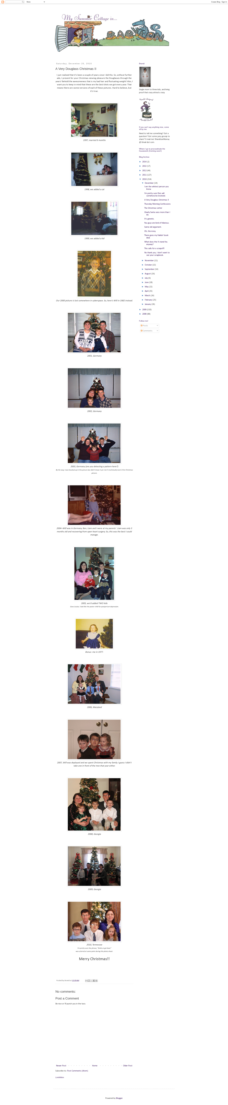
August (148, 274)
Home (94, 1066)
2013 (144, 166)
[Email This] (86, 980)
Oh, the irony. (150, 231)
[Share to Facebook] (94, 980)
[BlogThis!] (89, 980)
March (148, 296)
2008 (144, 314)
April (147, 291)
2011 (144, 175)
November (149, 261)
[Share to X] (91, 980)
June (147, 282)
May (147, 287)
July (146, 278)
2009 (144, 310)
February (149, 300)
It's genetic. (149, 219)
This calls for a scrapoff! (154, 248)
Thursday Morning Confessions (157, 204)
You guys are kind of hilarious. (156, 223)
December (149, 183)
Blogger (119, 1098)
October (148, 265)
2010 (144, 179)
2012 (144, 171)
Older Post (127, 1066)
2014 (144, 162)
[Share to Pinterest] (96, 980)
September (150, 269)
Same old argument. (153, 227)
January (148, 304)
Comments (147, 331)
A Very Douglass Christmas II (156, 200)
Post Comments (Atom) (77, 1071)
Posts (145, 326)
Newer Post (61, 1066)
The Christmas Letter (153, 208)
